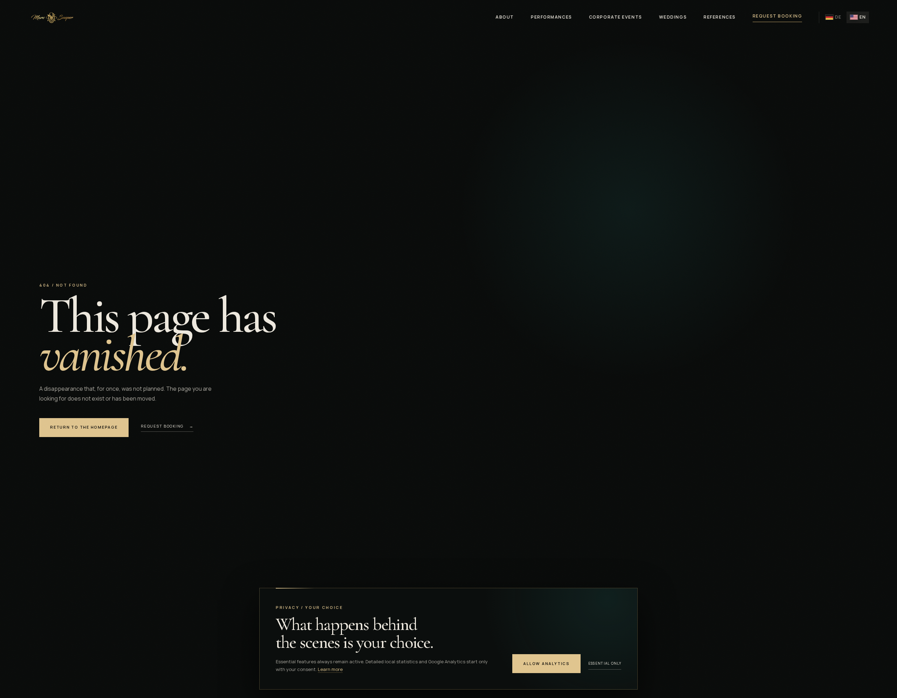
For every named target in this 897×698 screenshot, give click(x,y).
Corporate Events (615, 17)
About (504, 17)
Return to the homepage (84, 427)
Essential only (604, 663)
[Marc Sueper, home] (51, 17)
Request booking (777, 16)
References (720, 17)
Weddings (673, 17)
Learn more (330, 669)
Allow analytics (546, 663)
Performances (551, 17)
